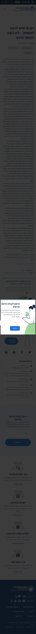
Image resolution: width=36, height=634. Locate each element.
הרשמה (15, 328)
